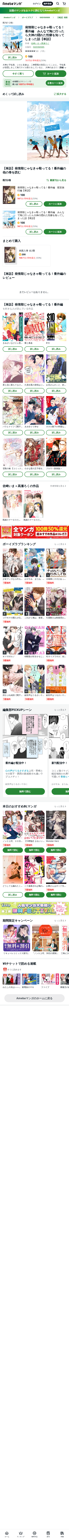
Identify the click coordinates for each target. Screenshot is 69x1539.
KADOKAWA (38, 47)
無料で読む (25, 791)
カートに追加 (55, 203)
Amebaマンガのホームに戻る (34, 998)
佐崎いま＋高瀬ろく (40, 43)
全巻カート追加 (55, 82)
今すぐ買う (18, 73)
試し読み (12, 57)
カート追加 (53, 73)
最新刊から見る (58, 180)
